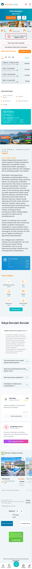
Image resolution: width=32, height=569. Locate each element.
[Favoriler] (26, 4)
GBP (13, 57)
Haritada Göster (16, 309)
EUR (9, 57)
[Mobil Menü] (30, 4)
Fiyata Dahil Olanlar (7, 91)
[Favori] (23, 459)
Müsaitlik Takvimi (25, 51)
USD (6, 57)
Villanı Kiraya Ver (7, 523)
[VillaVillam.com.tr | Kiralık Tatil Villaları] (9, 4)
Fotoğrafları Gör (10, 18)
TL (2, 57)
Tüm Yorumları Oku (16, 416)
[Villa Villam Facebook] (21, 511)
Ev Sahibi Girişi (25, 523)
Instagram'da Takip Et (17, 441)
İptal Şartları (7, 115)
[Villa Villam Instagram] (17, 511)
